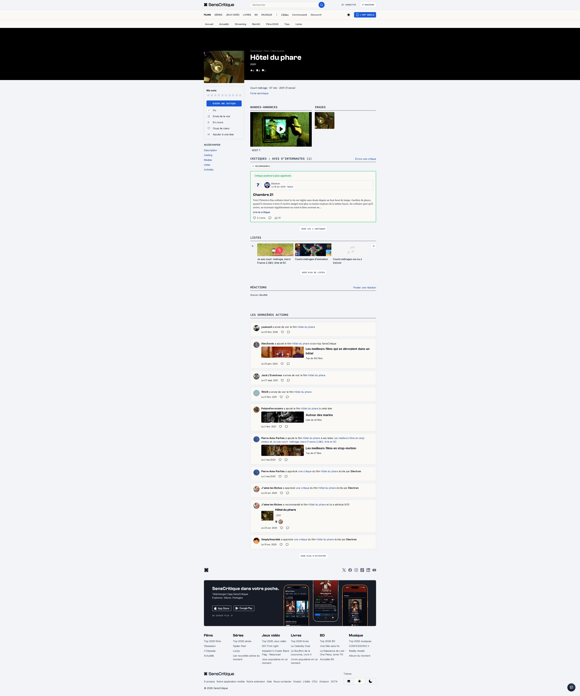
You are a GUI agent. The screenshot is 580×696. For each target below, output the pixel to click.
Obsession (210, 646)
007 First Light (270, 646)
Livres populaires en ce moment (304, 661)
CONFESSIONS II (359, 646)
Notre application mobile (231, 681)
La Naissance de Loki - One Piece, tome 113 (333, 652)
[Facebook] (350, 571)
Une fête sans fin (330, 646)
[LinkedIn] (368, 571)
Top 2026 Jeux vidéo (274, 641)
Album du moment (359, 655)
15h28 (264, 391)
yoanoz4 (266, 326)
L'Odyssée (210, 650)
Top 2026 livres (300, 641)
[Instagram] (356, 571)
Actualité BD (327, 659)
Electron (275, 183)
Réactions (258, 287)
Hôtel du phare (277, 51)
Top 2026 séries (242, 641)
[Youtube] (374, 571)
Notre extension (255, 681)
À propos (209, 681)
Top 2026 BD (327, 641)
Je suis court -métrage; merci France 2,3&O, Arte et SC (304, 441)
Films (266, 51)
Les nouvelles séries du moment (246, 657)
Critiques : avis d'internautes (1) (281, 158)
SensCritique (256, 51)
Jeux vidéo (271, 635)
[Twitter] (344, 571)
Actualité (209, 655)
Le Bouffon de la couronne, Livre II (301, 652)
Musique (356, 635)
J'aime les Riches (271, 487)
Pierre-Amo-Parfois (273, 438)
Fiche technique (259, 93)
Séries (238, 635)
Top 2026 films (212, 641)
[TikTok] (362, 571)
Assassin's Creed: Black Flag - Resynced (275, 652)
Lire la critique (261, 212)
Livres (296, 635)
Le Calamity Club (300, 646)
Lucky (236, 650)
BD (322, 635)
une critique (305, 471)
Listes (255, 237)
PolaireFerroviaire (272, 408)
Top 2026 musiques (360, 641)
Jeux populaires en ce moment (275, 661)
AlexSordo (267, 343)
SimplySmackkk (270, 539)
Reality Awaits (357, 650)
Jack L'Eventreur (271, 375)
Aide (269, 681)
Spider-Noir (239, 646)
